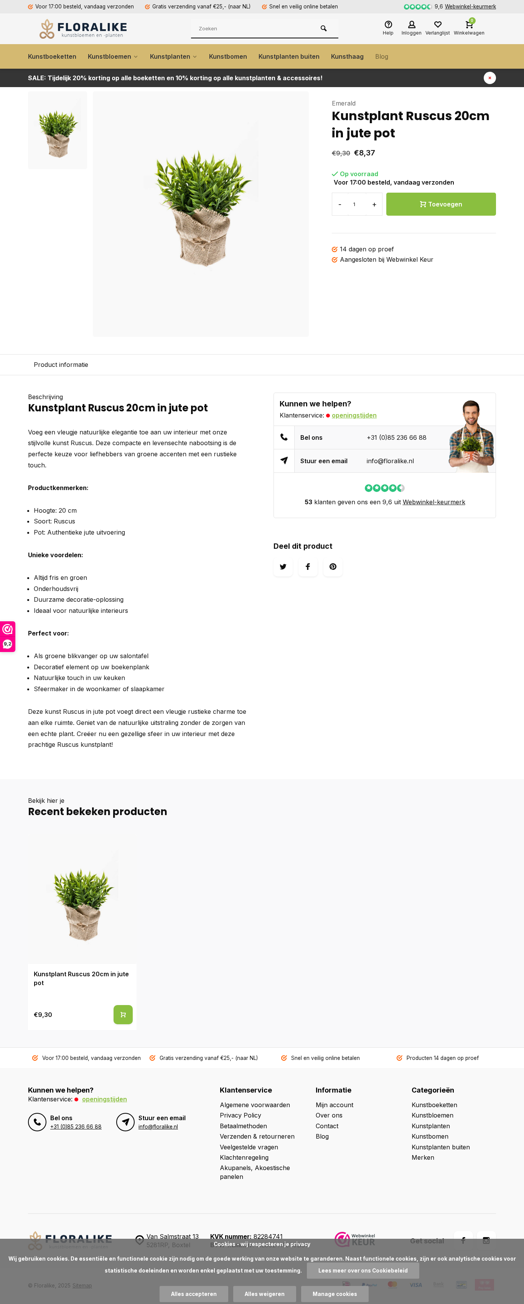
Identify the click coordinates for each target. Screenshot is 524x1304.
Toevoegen (445, 204)
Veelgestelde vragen (249, 1147)
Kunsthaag (347, 56)
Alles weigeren (265, 1294)
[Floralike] (86, 28)
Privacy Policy (240, 1115)
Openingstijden (354, 415)
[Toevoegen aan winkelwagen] (123, 1014)
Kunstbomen (228, 56)
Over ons (329, 1115)
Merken (423, 1157)
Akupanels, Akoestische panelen (255, 1172)
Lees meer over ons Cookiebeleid (363, 1271)
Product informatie (61, 364)
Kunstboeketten (52, 56)
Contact (327, 1126)
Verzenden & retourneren (257, 1136)
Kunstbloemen (109, 56)
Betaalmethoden (243, 1126)
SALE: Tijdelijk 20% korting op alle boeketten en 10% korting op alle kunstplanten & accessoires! (175, 78)
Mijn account (334, 1105)
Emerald (344, 103)
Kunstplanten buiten (289, 56)
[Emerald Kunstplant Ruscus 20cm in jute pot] (82, 899)
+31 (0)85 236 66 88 (397, 437)
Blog (381, 56)
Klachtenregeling (244, 1157)
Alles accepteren (194, 1294)
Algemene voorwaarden (255, 1105)
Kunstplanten (170, 56)
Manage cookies (335, 1294)
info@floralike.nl (390, 461)
